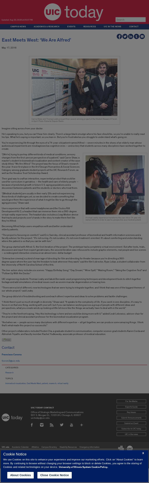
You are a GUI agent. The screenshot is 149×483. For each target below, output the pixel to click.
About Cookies (20, 475)
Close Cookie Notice (54, 475)
